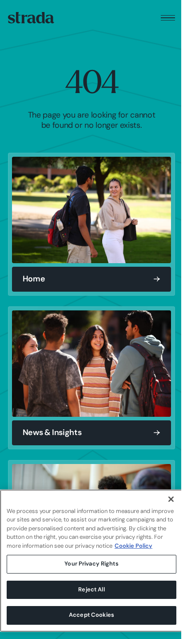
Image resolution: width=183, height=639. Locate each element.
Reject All (91, 590)
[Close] (171, 499)
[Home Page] (31, 17)
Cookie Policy (133, 546)
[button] (168, 18)
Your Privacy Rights (91, 564)
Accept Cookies (91, 615)
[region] (91, 560)
